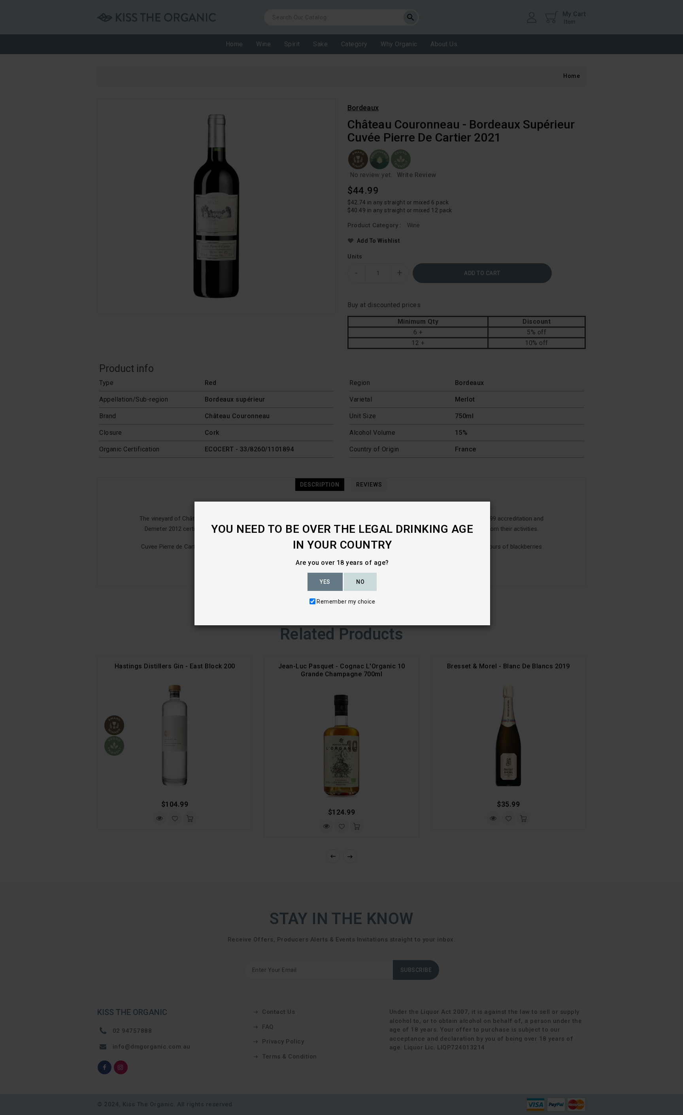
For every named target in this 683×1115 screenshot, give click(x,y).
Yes (325, 582)
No (360, 582)
